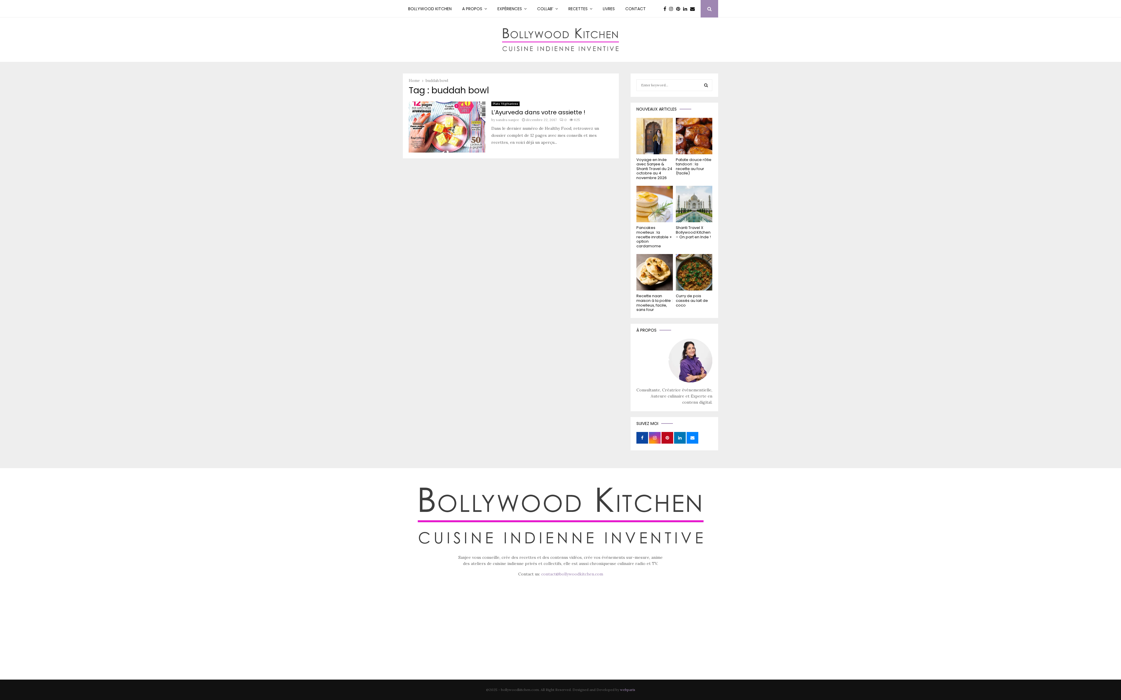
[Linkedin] (686, 8)
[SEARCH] (706, 85)
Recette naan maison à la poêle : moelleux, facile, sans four (654, 302)
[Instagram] (672, 8)
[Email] (694, 8)
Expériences (509, 9)
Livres (609, 9)
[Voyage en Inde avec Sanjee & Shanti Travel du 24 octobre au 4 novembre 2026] (654, 136)
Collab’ (545, 9)
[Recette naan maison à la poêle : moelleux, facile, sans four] (654, 272)
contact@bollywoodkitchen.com (572, 574)
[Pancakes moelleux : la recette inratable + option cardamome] (654, 204)
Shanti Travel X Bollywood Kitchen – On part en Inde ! (693, 232)
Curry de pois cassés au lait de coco (692, 300)
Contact (635, 9)
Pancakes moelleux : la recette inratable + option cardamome (654, 237)
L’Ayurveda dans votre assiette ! (538, 112)
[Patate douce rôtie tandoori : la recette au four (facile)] (694, 136)
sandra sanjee (507, 120)
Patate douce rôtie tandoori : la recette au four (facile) (693, 166)
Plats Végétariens (505, 104)
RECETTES (578, 9)
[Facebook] (666, 8)
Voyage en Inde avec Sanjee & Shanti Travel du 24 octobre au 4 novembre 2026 (654, 169)
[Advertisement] (560, 636)
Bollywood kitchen (430, 9)
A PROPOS (472, 9)
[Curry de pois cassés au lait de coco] (694, 272)
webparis (627, 689)
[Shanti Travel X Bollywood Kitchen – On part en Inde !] (694, 204)
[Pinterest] (679, 8)
